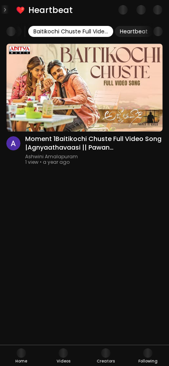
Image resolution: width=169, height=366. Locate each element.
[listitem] (45, 10)
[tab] (21, 355)
